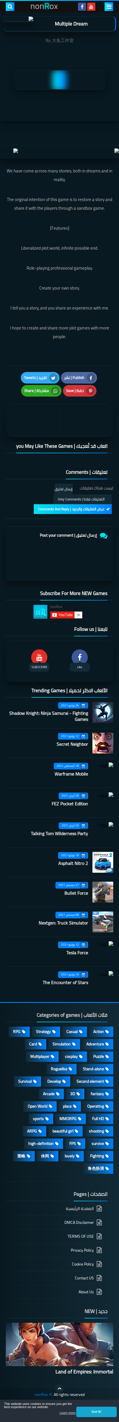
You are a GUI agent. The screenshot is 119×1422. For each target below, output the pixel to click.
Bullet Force (76, 893)
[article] (34, 420)
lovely (70, 1156)
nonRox (41, 1395)
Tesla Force (77, 952)
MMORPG (68, 1118)
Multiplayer (39, 1056)
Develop (54, 1081)
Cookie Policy (83, 1264)
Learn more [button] (68, 1412)
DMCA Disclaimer (79, 1222)
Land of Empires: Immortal (84, 1371)
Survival (25, 1081)
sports (38, 1118)
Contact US (84, 1278)
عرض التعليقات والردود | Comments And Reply (71, 509)
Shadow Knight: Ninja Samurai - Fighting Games (48, 716)
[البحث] (10, 6)
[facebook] (82, 7)
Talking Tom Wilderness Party (59, 833)
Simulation (62, 1044)
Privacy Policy (82, 1250)
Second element (90, 1081)
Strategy (43, 1031)
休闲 (45, 1156)
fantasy (97, 1093)
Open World (37, 1106)
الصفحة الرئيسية (80, 1209)
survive (98, 1143)
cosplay (71, 1056)
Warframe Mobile (71, 773)
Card (33, 1044)
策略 (21, 1156)
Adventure (95, 1044)
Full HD (98, 1118)
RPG (17, 1031)
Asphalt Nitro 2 (73, 863)
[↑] (59, 1388)
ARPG (32, 1131)
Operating (95, 1106)
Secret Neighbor (72, 744)
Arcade (49, 1093)
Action (98, 1031)
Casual (72, 1031)
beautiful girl (63, 1131)
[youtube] (91, 7)
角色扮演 (96, 1168)
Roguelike (59, 1069)
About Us (86, 1292)
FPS (72, 1143)
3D (72, 1093)
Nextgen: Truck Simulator (63, 922)
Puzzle (98, 1056)
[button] (96, 1412)
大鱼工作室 (63, 40)
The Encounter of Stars (65, 982)
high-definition (41, 1143)
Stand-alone (93, 1069)
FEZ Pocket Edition (70, 803)
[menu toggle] (109, 6)
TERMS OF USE (81, 1236)
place (67, 1106)
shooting (96, 1131)
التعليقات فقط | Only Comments (81, 499)
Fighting (97, 1156)
